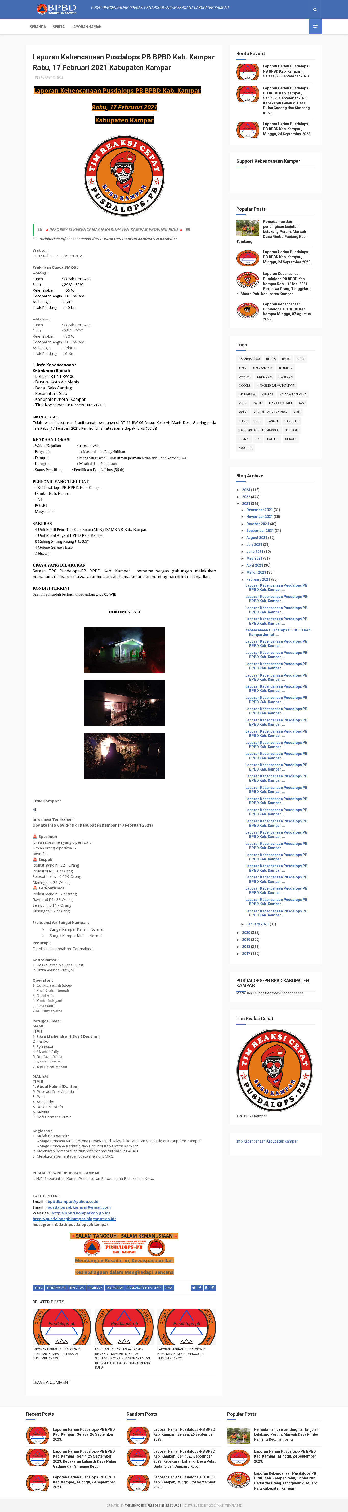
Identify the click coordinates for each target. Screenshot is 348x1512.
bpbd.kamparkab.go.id (87, 1212)
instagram (115, 1287)
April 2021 (255, 565)
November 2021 (260, 517)
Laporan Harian (86, 27)
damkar (245, 376)
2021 (246, 504)
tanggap (291, 421)
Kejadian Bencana (292, 394)
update (290, 439)
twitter (273, 439)
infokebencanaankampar (275, 385)
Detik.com (264, 376)
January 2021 (258, 924)
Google (244, 385)
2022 (246, 497)
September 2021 (260, 531)
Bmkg (286, 359)
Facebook (95, 1287)
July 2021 (254, 545)
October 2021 (258, 524)
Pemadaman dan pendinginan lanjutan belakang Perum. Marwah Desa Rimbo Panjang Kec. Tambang (271, 231)
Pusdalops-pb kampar (144, 1287)
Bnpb (300, 359)
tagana (272, 421)
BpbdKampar (56, 1287)
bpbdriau (77, 1287)
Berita (58, 27)
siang (243, 421)
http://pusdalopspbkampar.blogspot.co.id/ (74, 1218)
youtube (245, 448)
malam (257, 403)
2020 (246, 933)
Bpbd (38, 1287)
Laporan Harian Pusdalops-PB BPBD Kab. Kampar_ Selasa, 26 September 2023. (57, 1354)
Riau (169, 1287)
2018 (246, 947)
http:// (58, 1212)
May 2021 (254, 558)
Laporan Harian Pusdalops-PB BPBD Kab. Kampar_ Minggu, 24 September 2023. (181, 1354)
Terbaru (292, 430)
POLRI (243, 412)
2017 (246, 954)
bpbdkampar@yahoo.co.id (73, 1201)
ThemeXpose (134, 1505)
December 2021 (260, 510)
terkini (244, 439)
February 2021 (258, 579)
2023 (246, 490)
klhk (242, 403)
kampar (267, 394)
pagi (301, 403)
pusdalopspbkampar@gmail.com (79, 1207)
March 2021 (256, 572)
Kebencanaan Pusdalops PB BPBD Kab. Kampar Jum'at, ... (278, 632)
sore (257, 421)
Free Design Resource (164, 1505)
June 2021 (255, 551)
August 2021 (257, 537)
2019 (246, 940)
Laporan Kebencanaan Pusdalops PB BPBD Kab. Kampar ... (276, 587)
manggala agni (280, 403)
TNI (258, 439)
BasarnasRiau (249, 359)
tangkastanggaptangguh (259, 430)
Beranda (38, 27)
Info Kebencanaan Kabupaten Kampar (267, 1141)
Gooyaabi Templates (225, 1505)
